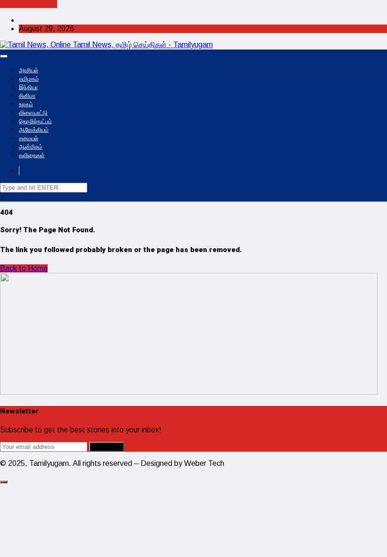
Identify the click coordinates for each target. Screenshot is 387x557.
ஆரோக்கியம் (34, 130)
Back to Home (24, 268)
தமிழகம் (29, 79)
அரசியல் (28, 70)
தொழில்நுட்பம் (35, 121)
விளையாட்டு (33, 113)
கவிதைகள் (32, 155)
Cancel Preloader (28, 4)
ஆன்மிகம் (30, 146)
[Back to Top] (4, 482)
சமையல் (28, 138)
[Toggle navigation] (4, 56)
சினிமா (27, 96)
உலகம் (26, 104)
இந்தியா (28, 87)
